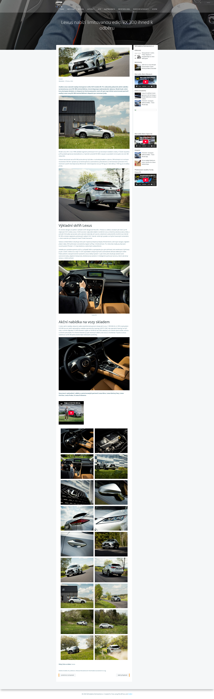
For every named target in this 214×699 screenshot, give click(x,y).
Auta (99, 9)
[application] (146, 82)
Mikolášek (61, 81)
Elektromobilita (109, 9)
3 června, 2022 (69, 81)
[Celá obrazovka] (154, 86)
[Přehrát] (137, 86)
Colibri (130, 694)
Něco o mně (71, 9)
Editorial (81, 9)
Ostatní (154, 9)
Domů (62, 9)
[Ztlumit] (152, 86)
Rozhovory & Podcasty (141, 9)
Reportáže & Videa (124, 9)
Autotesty (91, 9)
